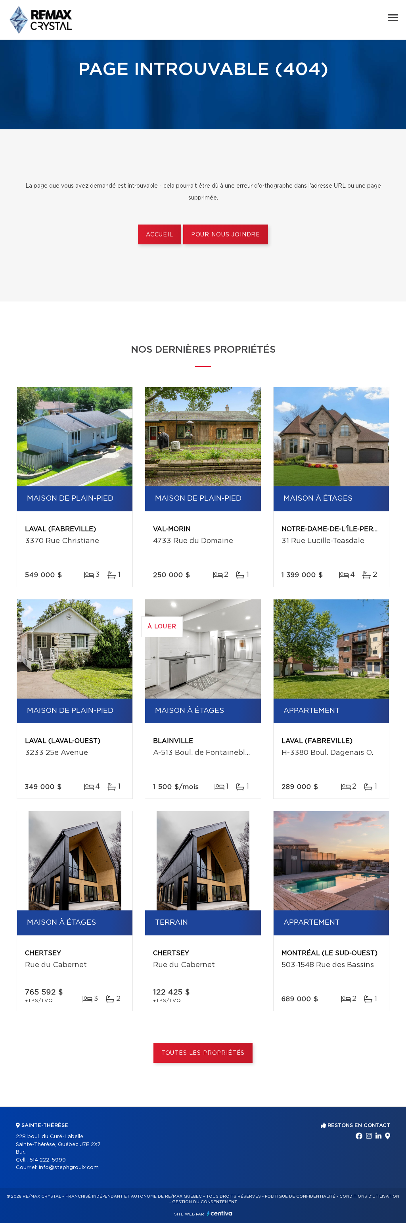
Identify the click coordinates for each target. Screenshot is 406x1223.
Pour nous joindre (225, 235)
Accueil (159, 235)
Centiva (219, 1213)
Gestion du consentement (204, 1202)
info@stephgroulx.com (69, 1167)
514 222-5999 (47, 1160)
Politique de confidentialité (300, 1196)
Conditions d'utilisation (369, 1196)
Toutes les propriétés (203, 1053)
